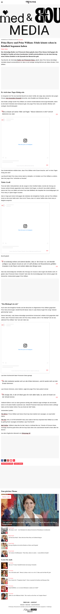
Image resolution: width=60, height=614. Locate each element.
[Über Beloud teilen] (14, 460)
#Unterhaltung (7, 463)
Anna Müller (20, 39)
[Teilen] (8, 460)
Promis (2, 49)
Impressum (22, 604)
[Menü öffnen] (2, 2)
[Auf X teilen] (5, 460)
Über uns (26, 602)
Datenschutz (27, 604)
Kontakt (34, 602)
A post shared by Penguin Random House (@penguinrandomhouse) (25, 251)
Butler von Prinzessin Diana (26, 60)
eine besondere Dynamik (13, 98)
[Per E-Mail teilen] (11, 460)
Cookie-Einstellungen (35, 604)
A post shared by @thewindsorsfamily (25, 165)
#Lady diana (18, 463)
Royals (6, 49)
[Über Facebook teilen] (2, 460)
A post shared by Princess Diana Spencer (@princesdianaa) (25, 370)
